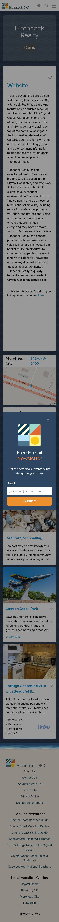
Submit (29, 501)
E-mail (11, 483)
